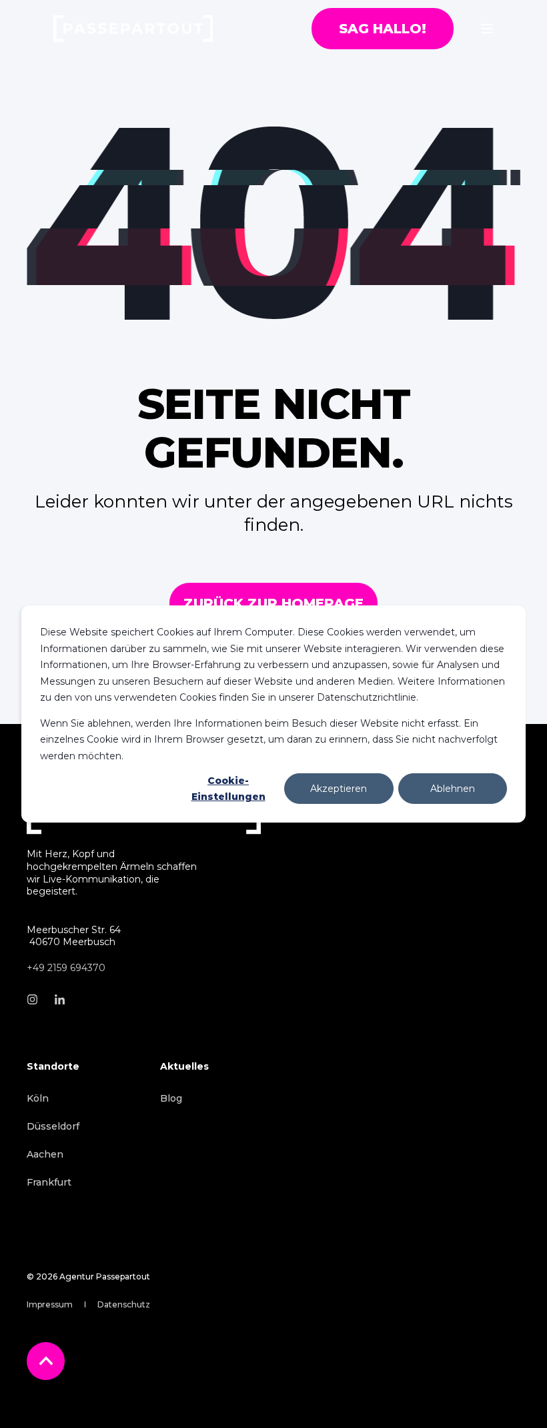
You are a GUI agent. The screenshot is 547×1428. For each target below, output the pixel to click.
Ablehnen (452, 789)
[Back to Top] (46, 1361)
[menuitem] (38, 1098)
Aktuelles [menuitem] (184, 1067)
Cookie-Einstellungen (228, 789)
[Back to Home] (133, 29)
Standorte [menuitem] (53, 1067)
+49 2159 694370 (66, 968)
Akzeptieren (338, 789)
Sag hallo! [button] (382, 29)
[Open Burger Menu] (487, 28)
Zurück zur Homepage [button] (273, 603)
